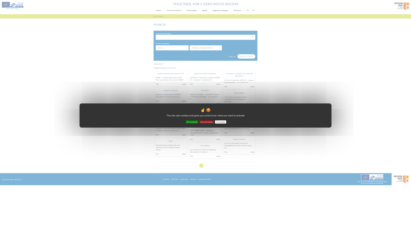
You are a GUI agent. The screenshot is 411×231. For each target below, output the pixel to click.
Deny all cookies (206, 122)
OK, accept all (192, 122)
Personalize (220, 122)
